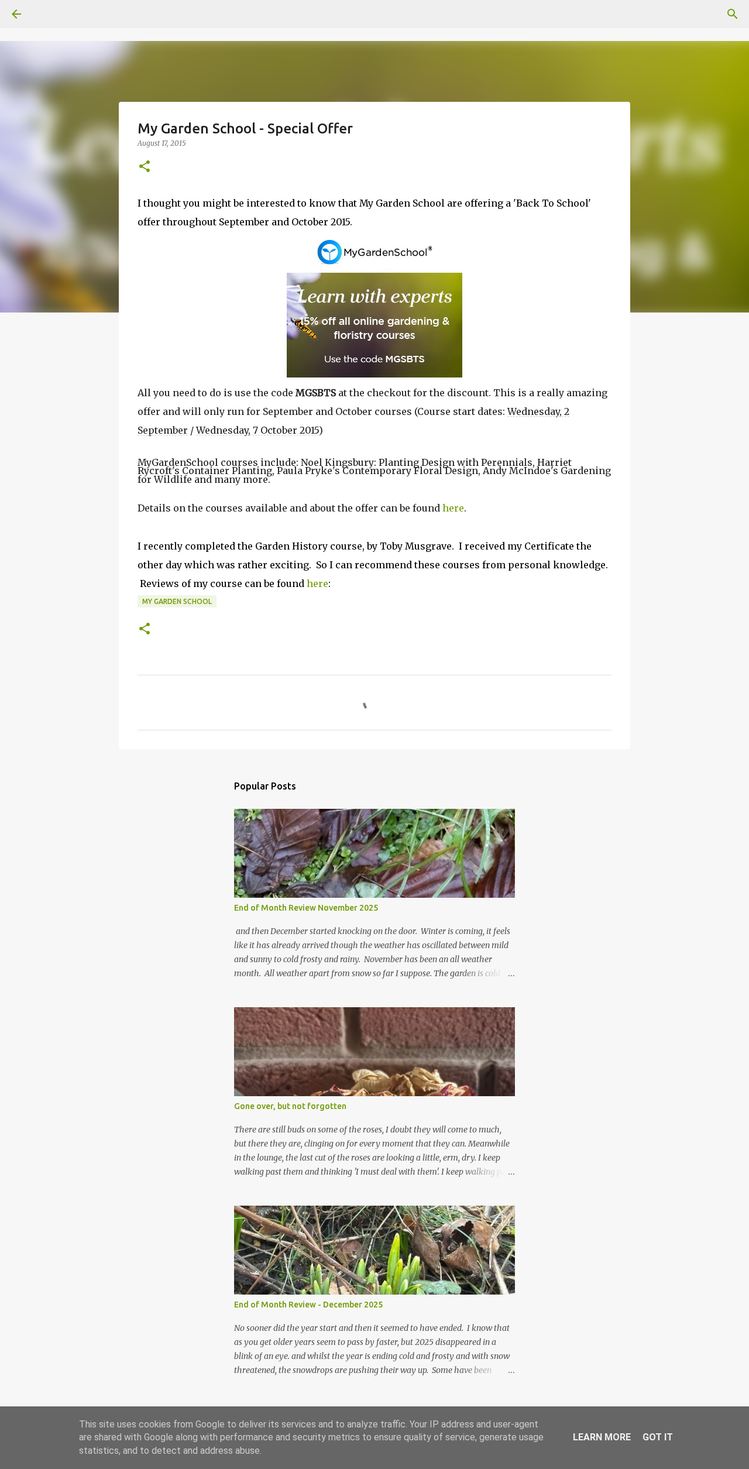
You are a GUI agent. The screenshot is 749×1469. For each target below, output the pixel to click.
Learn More (602, 1437)
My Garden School (177, 601)
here (453, 508)
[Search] (49, 14)
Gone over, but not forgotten (290, 1106)
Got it (658, 1437)
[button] (145, 167)
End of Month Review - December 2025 (308, 1304)
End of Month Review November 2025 (306, 907)
